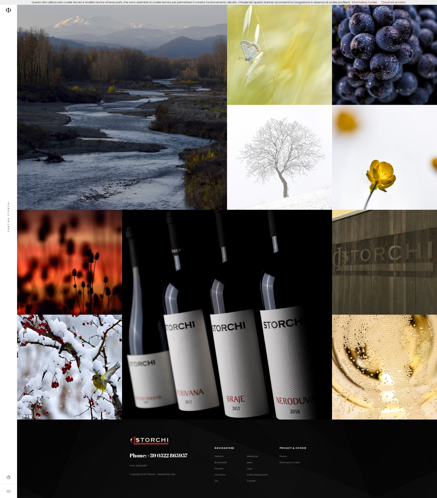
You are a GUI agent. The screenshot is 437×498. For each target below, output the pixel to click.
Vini (216, 480)
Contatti (251, 480)
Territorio (219, 456)
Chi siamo (220, 474)
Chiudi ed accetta (393, 2)
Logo (249, 468)
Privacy (283, 456)
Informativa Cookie (290, 462)
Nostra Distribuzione (257, 474)
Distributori (252, 456)
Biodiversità (221, 462)
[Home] (9, 9)
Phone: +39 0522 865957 (159, 455)
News (249, 462)
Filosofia (219, 468)
